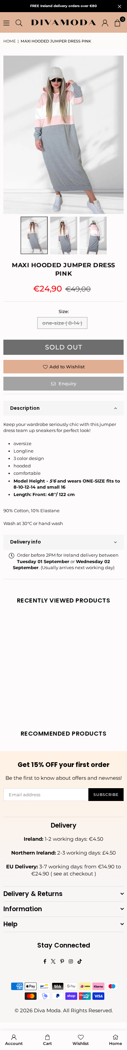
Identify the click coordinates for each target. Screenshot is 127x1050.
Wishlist (80, 1043)
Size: (64, 311)
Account (14, 1043)
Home (9, 41)
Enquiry (66, 383)
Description (25, 408)
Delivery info (25, 541)
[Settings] (105, 23)
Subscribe (106, 794)
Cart (47, 1043)
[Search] (19, 22)
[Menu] (6, 22)
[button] (117, 23)
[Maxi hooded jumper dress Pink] (34, 235)
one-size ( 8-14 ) (62, 323)
